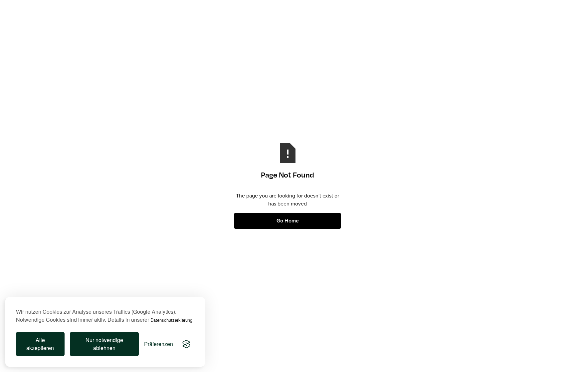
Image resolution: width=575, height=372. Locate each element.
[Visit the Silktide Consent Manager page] (186, 344)
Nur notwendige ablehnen (104, 344)
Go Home (288, 220)
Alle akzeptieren (40, 344)
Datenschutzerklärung (171, 320)
